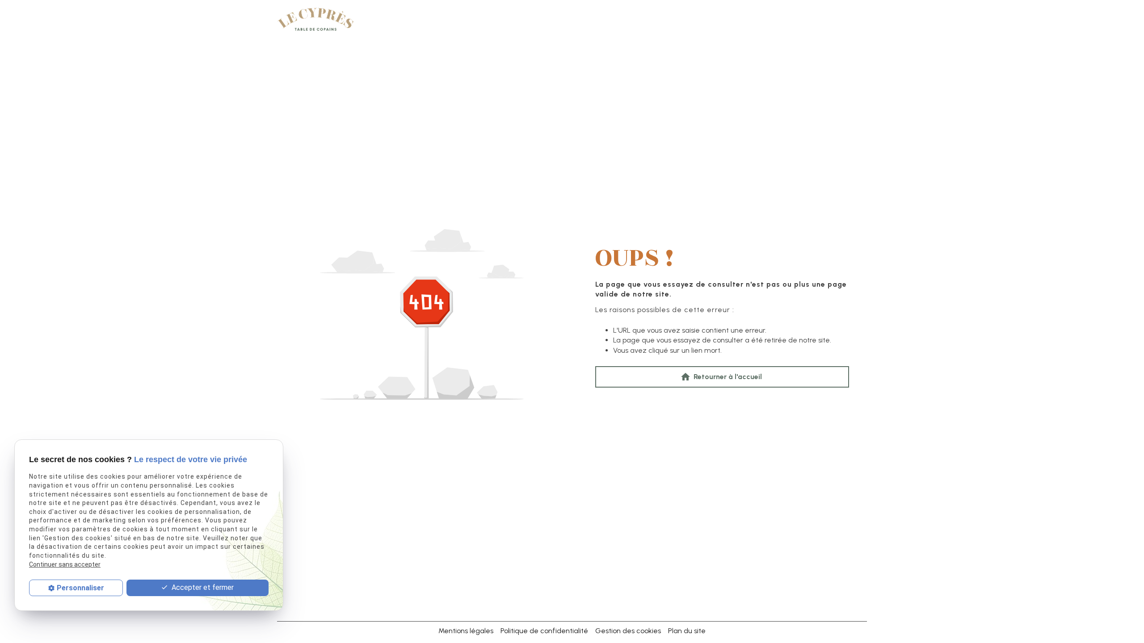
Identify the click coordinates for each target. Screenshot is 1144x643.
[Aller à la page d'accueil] (315, 20)
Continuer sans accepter (65, 564)
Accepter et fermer (202, 587)
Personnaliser (80, 588)
